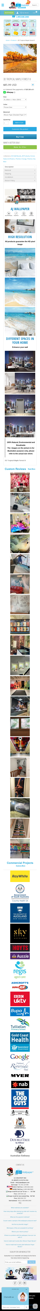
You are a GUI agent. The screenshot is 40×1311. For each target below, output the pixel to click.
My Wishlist (26, 13)
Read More (31, 469)
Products (13, 40)
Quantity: (7, 120)
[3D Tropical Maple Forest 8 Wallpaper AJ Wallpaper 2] (20, 59)
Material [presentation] (8, 170)
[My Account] (17, 12)
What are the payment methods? (20, 1217)
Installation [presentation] (9, 177)
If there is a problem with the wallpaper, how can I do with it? (20, 1236)
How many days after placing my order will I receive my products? (20, 1212)
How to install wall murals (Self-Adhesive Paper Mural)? (20, 1245)
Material (6, 112)
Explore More (20, 866)
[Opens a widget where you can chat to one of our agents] (15, 1298)
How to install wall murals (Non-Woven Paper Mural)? (20, 1241)
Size (4, 97)
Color (5, 104)
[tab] (20, 166)
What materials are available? (20, 1208)
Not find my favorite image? (20, 1224)
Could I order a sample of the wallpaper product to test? (20, 1221)
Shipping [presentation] (8, 173)
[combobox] (34, 5)
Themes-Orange (21, 159)
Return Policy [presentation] (10, 180)
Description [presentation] (9, 167)
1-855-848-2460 (22, 17)
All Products (26, 156)
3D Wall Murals (16, 156)
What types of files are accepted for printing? (20, 1228)
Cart (34, 12)
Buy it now (20, 137)
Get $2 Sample (9, 13)
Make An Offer (20, 147)
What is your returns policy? (20, 1231)
